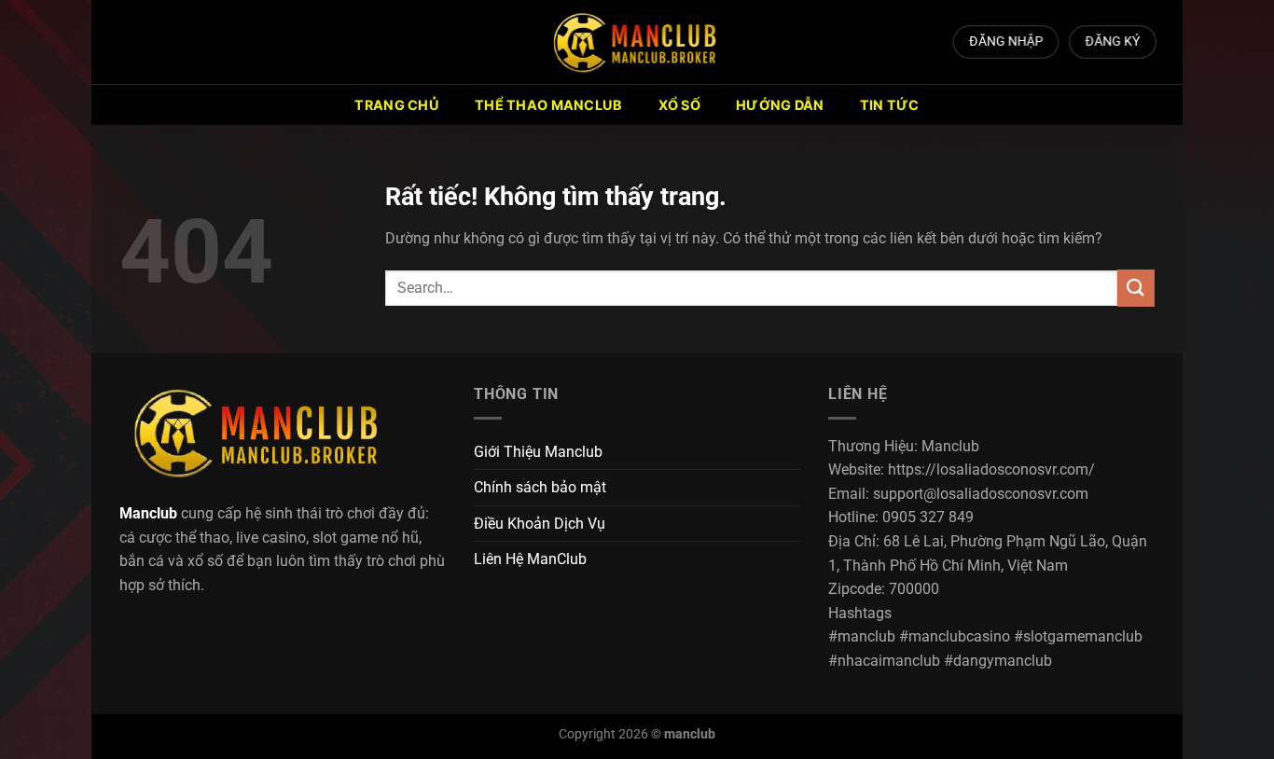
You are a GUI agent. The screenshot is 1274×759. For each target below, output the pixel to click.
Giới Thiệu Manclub (538, 452)
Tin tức (890, 105)
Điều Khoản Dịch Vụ (539, 523)
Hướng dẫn (780, 105)
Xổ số (679, 105)
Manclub (148, 513)
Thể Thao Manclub (549, 105)
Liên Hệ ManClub (530, 559)
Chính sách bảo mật (540, 487)
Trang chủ (396, 105)
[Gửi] (1136, 287)
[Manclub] (637, 41)
